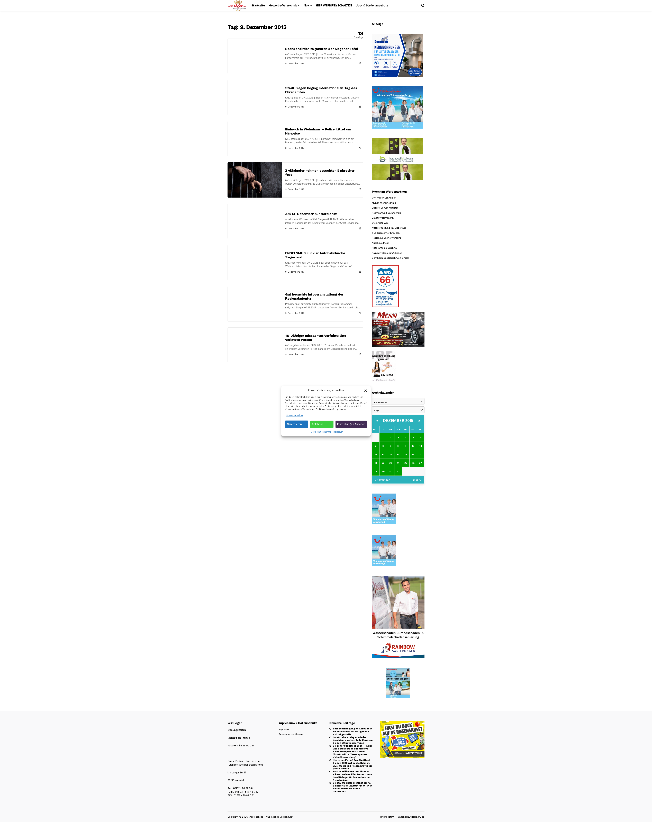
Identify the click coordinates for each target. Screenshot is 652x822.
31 (398, 471)
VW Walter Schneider (384, 197)
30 (390, 471)
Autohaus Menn (381, 243)
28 (375, 471)
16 (391, 454)
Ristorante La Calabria (384, 247)
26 (413, 462)
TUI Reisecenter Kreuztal (386, 232)
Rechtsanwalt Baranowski (386, 212)
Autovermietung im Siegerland (389, 227)
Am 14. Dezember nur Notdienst (311, 214)
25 (405, 462)
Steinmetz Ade (380, 222)
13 (421, 446)
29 (383, 471)
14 (375, 454)
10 (398, 446)
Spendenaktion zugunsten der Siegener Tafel (321, 49)
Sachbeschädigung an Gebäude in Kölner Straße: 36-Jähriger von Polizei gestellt (352, 731)
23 (390, 462)
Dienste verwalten (294, 415)
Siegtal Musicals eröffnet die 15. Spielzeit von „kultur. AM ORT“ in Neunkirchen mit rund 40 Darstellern (352, 787)
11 (405, 446)
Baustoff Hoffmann (383, 217)
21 (376, 462)
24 (398, 462)
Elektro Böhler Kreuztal (385, 207)
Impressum (338, 432)
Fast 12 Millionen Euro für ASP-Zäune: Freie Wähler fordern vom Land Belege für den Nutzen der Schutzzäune (352, 775)
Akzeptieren (294, 424)
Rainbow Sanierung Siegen (387, 253)
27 (420, 462)
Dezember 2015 (398, 420)
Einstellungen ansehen (351, 424)
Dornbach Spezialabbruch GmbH (390, 257)
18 (405, 454)
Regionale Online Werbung (387, 237)
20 (420, 454)
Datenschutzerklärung (321, 432)
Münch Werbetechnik (384, 202)
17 (398, 454)
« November (382, 479)
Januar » (417, 479)
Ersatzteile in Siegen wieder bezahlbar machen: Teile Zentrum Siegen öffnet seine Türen (352, 740)
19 (413, 454)
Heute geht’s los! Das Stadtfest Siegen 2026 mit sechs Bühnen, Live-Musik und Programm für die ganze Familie (352, 764)
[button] (365, 390)
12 (413, 446)
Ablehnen (317, 424)
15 (383, 454)
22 (383, 462)
